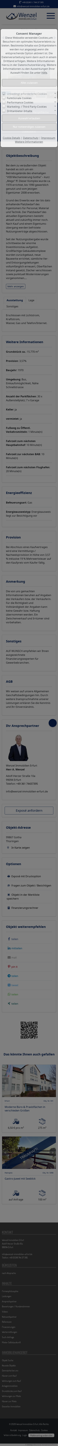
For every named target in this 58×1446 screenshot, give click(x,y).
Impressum (48, 138)
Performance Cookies (20, 102)
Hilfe (44, 72)
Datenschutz (31, 138)
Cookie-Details (11, 138)
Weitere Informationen (29, 142)
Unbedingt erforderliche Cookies (27, 94)
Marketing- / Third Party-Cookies (27, 106)
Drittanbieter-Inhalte (19, 111)
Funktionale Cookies (19, 98)
